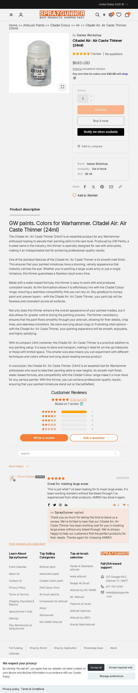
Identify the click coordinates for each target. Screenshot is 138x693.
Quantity (81, 90)
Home (13, 25)
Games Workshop (87, 35)
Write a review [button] (44, 438)
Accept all (96, 667)
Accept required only (120, 667)
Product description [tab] (25, 209)
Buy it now (101, 121)
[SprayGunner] (115, 554)
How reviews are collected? (27, 544)
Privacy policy (11, 688)
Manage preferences (111, 676)
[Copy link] (120, 187)
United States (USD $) (111, 4)
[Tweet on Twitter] (93, 187)
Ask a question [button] (94, 438)
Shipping (77, 68)
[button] (11, 15)
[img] (56, 478)
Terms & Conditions (32, 688)
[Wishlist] (119, 14)
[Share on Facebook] (85, 187)
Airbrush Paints (34, 25)
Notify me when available (101, 131)
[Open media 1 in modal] (39, 63)
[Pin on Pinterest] (102, 187)
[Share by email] (111, 187)
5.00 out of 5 (78, 399)
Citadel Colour (60, 25)
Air (78, 25)
